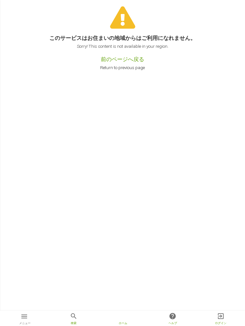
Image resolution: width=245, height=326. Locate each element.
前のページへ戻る (122, 59)
